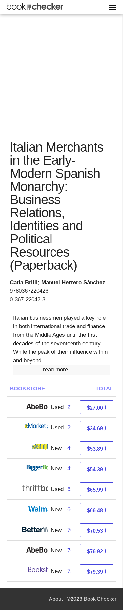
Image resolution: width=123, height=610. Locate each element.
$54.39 (96, 469)
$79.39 (96, 571)
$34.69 (96, 428)
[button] (61, 370)
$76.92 (96, 551)
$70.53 (96, 530)
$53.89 (96, 448)
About (56, 599)
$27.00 (96, 407)
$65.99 (96, 489)
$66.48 (96, 510)
